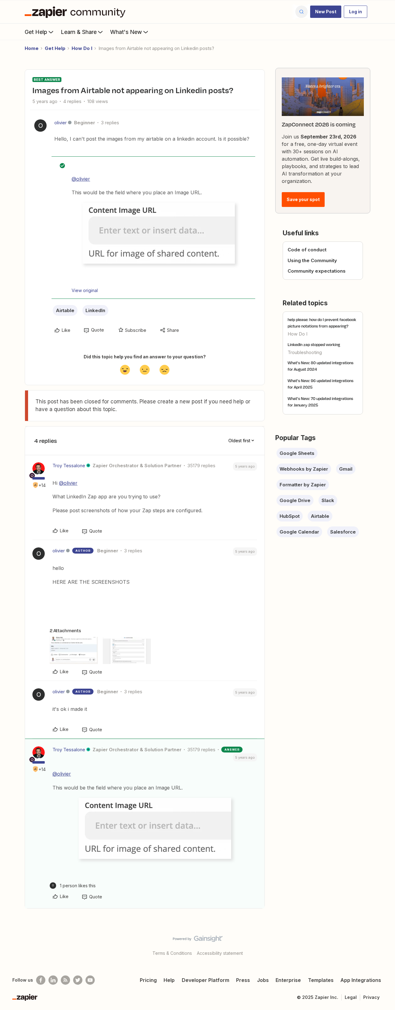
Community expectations (317, 271)
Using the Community (312, 260)
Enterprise (288, 980)
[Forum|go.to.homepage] (76, 12)
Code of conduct (307, 250)
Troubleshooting (305, 352)
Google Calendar (299, 532)
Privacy (371, 997)
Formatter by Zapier (303, 485)
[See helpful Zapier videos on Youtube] (90, 980)
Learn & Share (79, 32)
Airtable (65, 310)
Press (243, 980)
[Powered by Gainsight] (197, 940)
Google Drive (295, 500)
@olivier (81, 179)
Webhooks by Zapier (304, 469)
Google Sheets (297, 453)
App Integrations (360, 980)
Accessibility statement (220, 953)
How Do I (82, 48)
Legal (351, 997)
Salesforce (343, 532)
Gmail (345, 469)
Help (169, 980)
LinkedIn (95, 310)
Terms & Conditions (172, 953)
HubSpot (290, 516)
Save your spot (303, 199)
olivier (60, 123)
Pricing (148, 980)
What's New (126, 32)
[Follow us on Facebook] (40, 980)
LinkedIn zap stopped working (314, 344)
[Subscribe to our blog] (65, 980)
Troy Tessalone (68, 465)
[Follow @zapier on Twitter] (77, 980)
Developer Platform (205, 980)
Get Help (36, 32)
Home (32, 48)
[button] (325, 12)
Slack (328, 500)
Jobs (263, 980)
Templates (321, 980)
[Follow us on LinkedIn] (53, 980)
